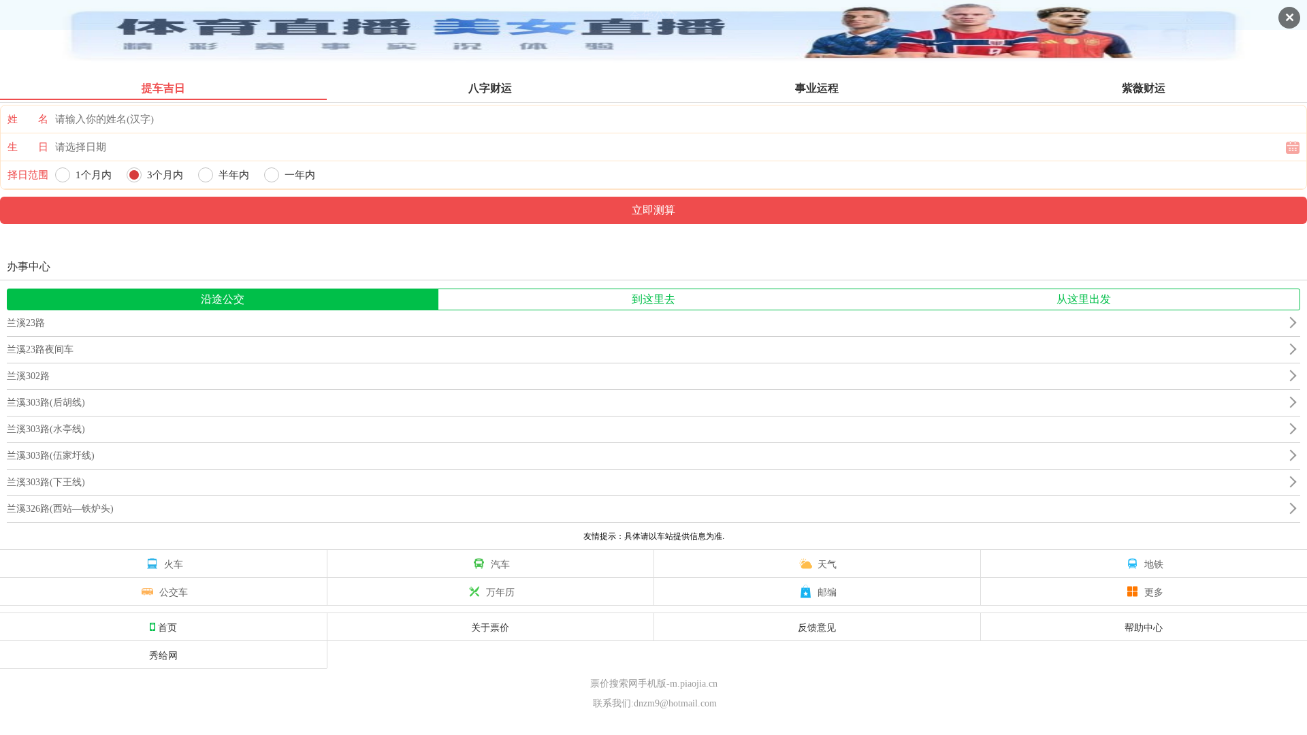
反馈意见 (817, 627)
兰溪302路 (28, 376)
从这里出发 (1083, 299)
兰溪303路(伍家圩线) (51, 456)
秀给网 (163, 655)
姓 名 (27, 119)
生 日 (27, 147)
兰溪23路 (26, 323)
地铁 (1153, 563)
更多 (1153, 591)
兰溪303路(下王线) (46, 482)
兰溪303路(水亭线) (46, 429)
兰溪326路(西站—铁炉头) (60, 509)
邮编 (827, 591)
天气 (827, 563)
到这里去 (653, 299)
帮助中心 (1144, 627)
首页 (167, 627)
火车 (173, 563)
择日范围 (27, 174)
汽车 (500, 563)
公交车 (173, 591)
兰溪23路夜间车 (40, 349)
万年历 (500, 591)
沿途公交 (222, 299)
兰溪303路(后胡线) (46, 402)
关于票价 (490, 627)
